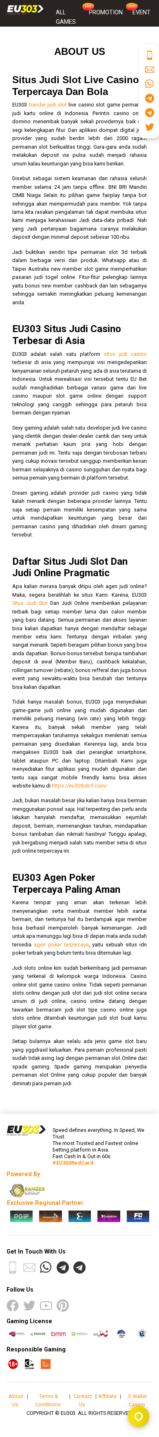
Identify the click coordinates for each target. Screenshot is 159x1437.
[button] (13, 1267)
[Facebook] (13, 1305)
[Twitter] (29, 1305)
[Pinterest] (63, 1305)
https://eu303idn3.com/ (79, 786)
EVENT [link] (141, 12)
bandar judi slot (48, 105)
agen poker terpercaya (61, 944)
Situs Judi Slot (30, 603)
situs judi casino (125, 354)
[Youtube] (46, 1305)
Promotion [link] (106, 12)
